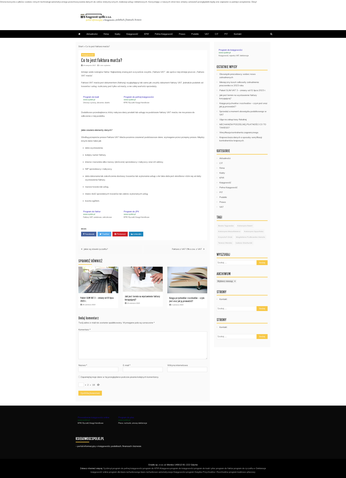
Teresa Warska (225, 243)
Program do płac (126, 417)
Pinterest (121, 234)
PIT (226, 34)
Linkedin (137, 234)
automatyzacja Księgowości (172, 472)
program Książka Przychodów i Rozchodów (207, 472)
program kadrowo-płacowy (242, 472)
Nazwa (82, 365)
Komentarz (84, 329)
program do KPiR (151, 468)
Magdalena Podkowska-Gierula (250, 237)
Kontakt (238, 34)
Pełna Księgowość (164, 34)
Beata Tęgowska (226, 226)
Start (80, 46)
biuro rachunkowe (149, 472)
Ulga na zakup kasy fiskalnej (233, 119)
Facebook (89, 234)
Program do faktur (92, 211)
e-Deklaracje (260, 468)
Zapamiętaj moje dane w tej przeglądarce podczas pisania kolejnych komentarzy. (120, 377)
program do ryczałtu (243, 468)
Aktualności (92, 34)
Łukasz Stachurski (244, 243)
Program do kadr (91, 97)
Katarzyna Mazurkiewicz (229, 231)
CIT (216, 34)
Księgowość (132, 34)
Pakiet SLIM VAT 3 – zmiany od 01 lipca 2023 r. (242, 90)
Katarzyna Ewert (244, 226)
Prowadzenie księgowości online (93, 417)
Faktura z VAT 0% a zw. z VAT (187, 249)
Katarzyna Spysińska (253, 231)
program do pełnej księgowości (127, 468)
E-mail (126, 365)
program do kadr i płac (204, 468)
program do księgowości (182, 468)
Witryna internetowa (177, 365)
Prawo (182, 34)
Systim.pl (107, 468)
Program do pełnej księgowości (139, 97)
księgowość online (99, 472)
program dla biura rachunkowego (124, 472)
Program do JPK (131, 211)
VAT (207, 34)
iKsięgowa (165, 468)
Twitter (105, 234)
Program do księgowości (230, 50)
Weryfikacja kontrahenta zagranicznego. (239, 132)
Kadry (117, 34)
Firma (106, 34)
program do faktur (224, 468)
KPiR (146, 34)
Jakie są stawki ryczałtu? (96, 249)
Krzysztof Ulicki (225, 237)
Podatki (195, 34)
